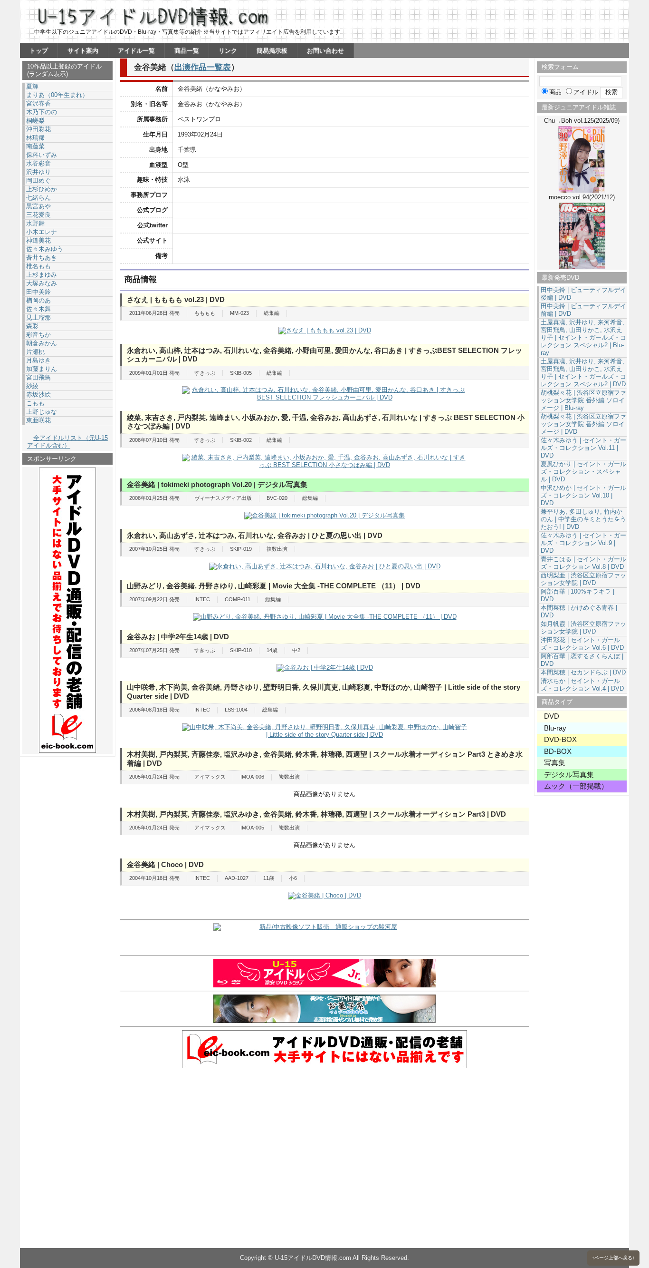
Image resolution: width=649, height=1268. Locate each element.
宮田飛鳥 (38, 377)
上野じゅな (41, 411)
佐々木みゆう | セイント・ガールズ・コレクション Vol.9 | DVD (583, 543)
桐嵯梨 (35, 120)
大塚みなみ (41, 283)
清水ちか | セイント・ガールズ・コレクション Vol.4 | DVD (582, 684)
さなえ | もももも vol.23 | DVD (176, 299)
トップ (38, 50)
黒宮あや (38, 206)
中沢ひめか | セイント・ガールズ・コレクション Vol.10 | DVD (583, 495)
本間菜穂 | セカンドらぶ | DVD (583, 672)
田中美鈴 (38, 291)
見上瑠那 (38, 317)
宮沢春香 (38, 103)
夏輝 (32, 86)
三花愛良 (38, 214)
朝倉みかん (41, 343)
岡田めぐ (38, 180)
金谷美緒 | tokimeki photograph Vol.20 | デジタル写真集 (217, 484)
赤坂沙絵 (38, 394)
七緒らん (38, 197)
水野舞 (35, 223)
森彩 (32, 326)
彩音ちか (38, 334)
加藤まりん (41, 368)
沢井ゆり (38, 172)
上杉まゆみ (41, 274)
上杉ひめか (41, 189)
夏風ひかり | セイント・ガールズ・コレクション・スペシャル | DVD (583, 471)
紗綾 (32, 386)
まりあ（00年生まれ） (57, 94)
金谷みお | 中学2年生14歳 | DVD (178, 637)
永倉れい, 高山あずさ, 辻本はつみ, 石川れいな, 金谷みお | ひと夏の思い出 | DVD (254, 535)
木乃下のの (41, 112)
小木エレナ (41, 231)
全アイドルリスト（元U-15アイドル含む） (67, 441)
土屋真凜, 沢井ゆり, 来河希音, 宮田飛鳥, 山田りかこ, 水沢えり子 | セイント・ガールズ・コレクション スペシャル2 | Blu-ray (583, 337)
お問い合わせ (325, 50)
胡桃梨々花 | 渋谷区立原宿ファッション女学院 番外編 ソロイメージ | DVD (583, 424)
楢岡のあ (38, 300)
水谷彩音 (38, 163)
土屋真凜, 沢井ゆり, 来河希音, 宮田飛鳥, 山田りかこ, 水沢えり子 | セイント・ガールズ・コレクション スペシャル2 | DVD (583, 373)
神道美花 (38, 240)
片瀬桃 (35, 351)
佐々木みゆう (44, 249)
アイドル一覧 (136, 50)
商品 (555, 92)
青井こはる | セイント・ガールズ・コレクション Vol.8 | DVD (583, 563)
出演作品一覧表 (202, 67)
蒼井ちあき (41, 257)
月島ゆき (38, 360)
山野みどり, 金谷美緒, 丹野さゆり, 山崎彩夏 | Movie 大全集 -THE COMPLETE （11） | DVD (273, 586)
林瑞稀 (35, 137)
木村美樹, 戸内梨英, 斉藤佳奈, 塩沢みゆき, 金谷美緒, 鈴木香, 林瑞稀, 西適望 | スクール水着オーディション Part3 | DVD (316, 814)
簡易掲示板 (272, 50)
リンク (228, 50)
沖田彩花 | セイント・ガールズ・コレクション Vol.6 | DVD (582, 643)
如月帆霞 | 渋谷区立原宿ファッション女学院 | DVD (583, 627)
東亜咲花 (38, 420)
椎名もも (38, 266)
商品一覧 (186, 50)
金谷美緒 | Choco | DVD (165, 864)
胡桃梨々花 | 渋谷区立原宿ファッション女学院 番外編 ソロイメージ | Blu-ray (583, 400)
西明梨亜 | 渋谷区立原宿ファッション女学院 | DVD (583, 579)
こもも (35, 403)
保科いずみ (41, 154)
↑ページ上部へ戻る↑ (613, 1257)
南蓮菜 (35, 146)
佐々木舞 (38, 308)
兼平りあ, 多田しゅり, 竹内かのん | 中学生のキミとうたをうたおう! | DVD (583, 519)
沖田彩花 (38, 129)
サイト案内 (82, 50)
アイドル (585, 92)
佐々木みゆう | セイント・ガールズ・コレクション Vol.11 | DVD (583, 448)
